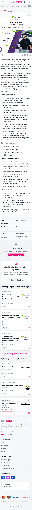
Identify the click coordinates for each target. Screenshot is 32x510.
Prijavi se (5, 306)
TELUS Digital (10, 27)
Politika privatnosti (8, 502)
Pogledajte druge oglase (17, 255)
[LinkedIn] (13, 477)
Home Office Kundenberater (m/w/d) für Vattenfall (10, 297)
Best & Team (6, 400)
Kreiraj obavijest (17, 280)
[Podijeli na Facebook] (22, 55)
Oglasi (6, 6)
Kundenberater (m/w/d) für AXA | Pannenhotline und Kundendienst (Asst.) (11, 318)
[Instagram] (8, 477)
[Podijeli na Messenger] (25, 55)
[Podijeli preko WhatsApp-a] (30, 55)
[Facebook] (3, 477)
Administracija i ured (21, 236)
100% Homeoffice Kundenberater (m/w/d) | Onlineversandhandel (11, 339)
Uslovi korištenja (24, 502)
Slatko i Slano (6, 363)
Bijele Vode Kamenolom (9, 382)
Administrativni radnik (12, 386)
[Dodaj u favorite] (29, 291)
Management (19, 238)
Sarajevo (27, 27)
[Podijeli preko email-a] (27, 55)
